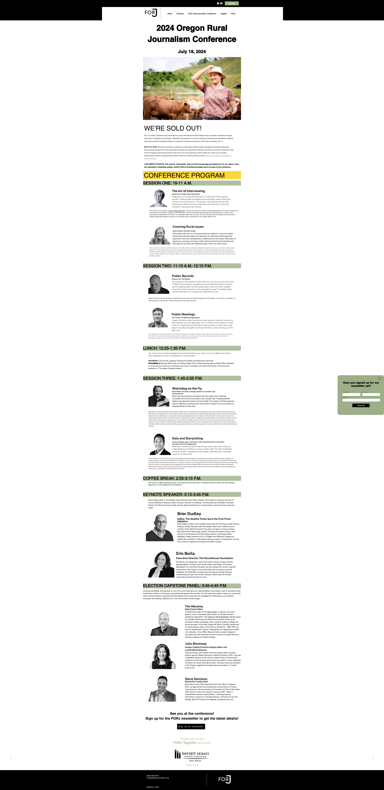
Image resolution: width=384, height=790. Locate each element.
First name (346, 392)
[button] (380, 378)
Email (344, 397)
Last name (365, 392)
